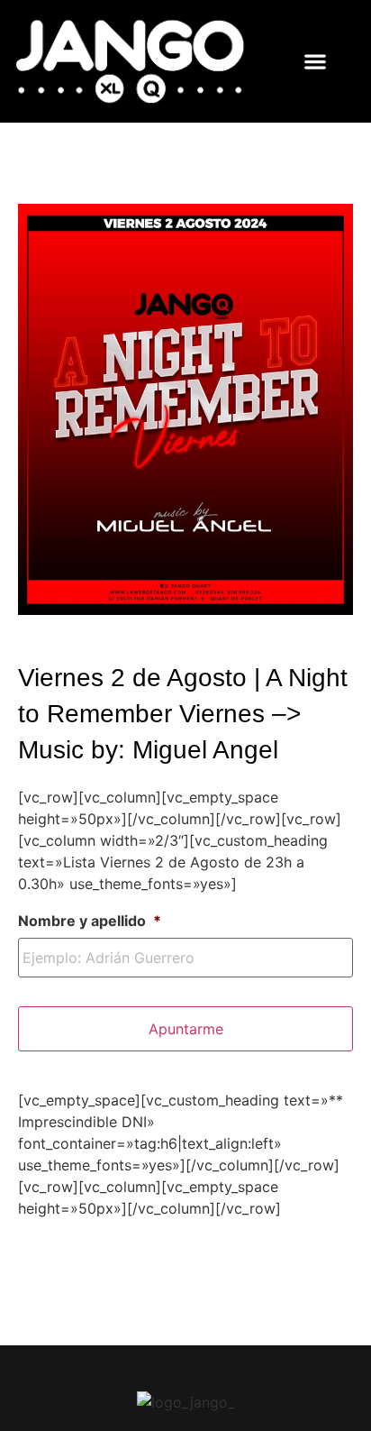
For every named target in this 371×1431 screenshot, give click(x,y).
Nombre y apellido (89, 921)
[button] (315, 60)
